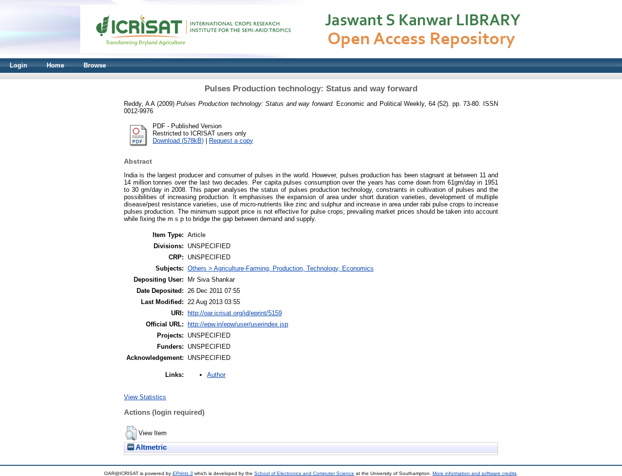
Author (216, 374)
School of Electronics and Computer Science (304, 473)
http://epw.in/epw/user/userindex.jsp (238, 324)
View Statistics (145, 397)
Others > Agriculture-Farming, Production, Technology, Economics (281, 268)
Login (18, 65)
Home (55, 65)
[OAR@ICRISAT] (311, 56)
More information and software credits (474, 473)
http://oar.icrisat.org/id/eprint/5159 (235, 313)
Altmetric (150, 447)
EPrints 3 (183, 473)
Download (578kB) (178, 140)
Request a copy (231, 140)
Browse (95, 65)
